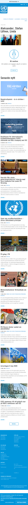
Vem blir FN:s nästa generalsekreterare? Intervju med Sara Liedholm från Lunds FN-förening (13, 180)
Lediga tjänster (4, 455)
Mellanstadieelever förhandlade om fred (13, 291)
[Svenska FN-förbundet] (3, 8)
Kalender (2, 458)
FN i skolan (3, 445)
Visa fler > (14, 423)
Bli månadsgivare (17, 438)
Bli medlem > (14, 70)
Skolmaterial (3, 449)
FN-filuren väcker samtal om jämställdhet (11, 328)
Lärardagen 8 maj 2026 (9, 366)
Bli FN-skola (3, 439)
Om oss (2, 452)
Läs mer (2, 115)
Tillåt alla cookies (21, 502)
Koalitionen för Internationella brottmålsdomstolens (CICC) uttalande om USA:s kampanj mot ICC (14, 138)
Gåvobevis (16, 440)
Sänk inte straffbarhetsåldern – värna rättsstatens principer (12, 219)
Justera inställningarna (9, 502)
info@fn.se (16, 472)
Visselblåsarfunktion (5, 456)
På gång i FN (5, 254)
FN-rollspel (3, 448)
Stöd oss (16, 435)
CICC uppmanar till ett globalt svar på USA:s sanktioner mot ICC (13, 402)
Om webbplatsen (4, 459)
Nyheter (16, 445)
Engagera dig (4, 435)
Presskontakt (17, 446)
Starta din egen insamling (19, 436)
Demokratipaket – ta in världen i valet (12, 100)
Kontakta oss (3, 454)
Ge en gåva (3, 438)
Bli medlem (3, 436)
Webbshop (16, 441)
